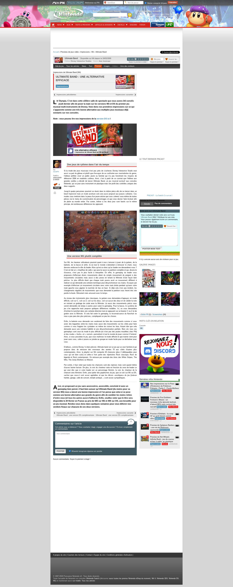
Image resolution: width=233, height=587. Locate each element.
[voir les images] (148, 278)
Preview (98, 66)
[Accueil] (53, 25)
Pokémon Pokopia (145, 14)
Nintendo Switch (93, 578)
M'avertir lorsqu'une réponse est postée (86, 451)
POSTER (60, 451)
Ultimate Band (71, 58)
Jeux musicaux (104, 61)
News (59, 25)
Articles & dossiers (104, 25)
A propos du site (59, 555)
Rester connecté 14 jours (157, 3)
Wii (93, 58)
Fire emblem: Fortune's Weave (156, 16)
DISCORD (133, 25)
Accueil (56, 52)
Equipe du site (99, 555)
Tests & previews (82, 25)
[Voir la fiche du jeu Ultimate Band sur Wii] (59, 62)
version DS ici (103, 118)
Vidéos (115, 66)
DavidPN (56, 171)
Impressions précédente (75, 414)
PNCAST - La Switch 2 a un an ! (159, 195)
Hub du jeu (59, 66)
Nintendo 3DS (162, 578)
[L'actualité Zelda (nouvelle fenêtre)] (169, 24)
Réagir (57, 188)
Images (107, 66)
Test (90, 66)
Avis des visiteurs (127, 66)
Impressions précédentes (66, 95)
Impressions (62, 86)
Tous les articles (72, 66)
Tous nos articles (88, 581)
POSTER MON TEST (151, 249)
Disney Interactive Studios (81, 61)
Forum (142, 25)
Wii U (154, 578)
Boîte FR (144, 314)
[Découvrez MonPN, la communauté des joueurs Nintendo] (59, 4)
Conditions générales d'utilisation (119, 555)
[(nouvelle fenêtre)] (158, 24)
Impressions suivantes (124, 95)
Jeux (68, 25)
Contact (89, 555)
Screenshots (157, 314)
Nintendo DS (174, 578)
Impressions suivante (114, 414)
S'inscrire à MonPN (75, 3)
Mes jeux (157, 59)
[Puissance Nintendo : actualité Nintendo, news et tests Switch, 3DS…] (69, 19)
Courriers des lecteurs (76, 555)
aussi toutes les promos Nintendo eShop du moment (129, 578)
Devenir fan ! (173, 59)
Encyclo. (121, 25)
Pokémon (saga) (158, 14)
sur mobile (77, 581)
